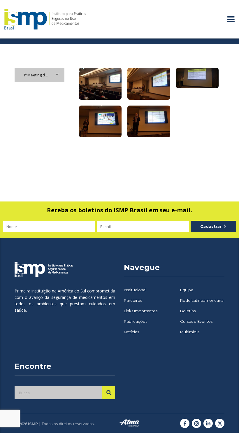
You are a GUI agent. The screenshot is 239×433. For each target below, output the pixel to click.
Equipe (187, 290)
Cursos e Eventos (196, 321)
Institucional (135, 290)
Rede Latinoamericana (202, 300)
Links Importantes (140, 310)
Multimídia (190, 331)
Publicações (135, 321)
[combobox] (39, 75)
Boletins (188, 310)
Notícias (131, 331)
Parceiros (133, 300)
